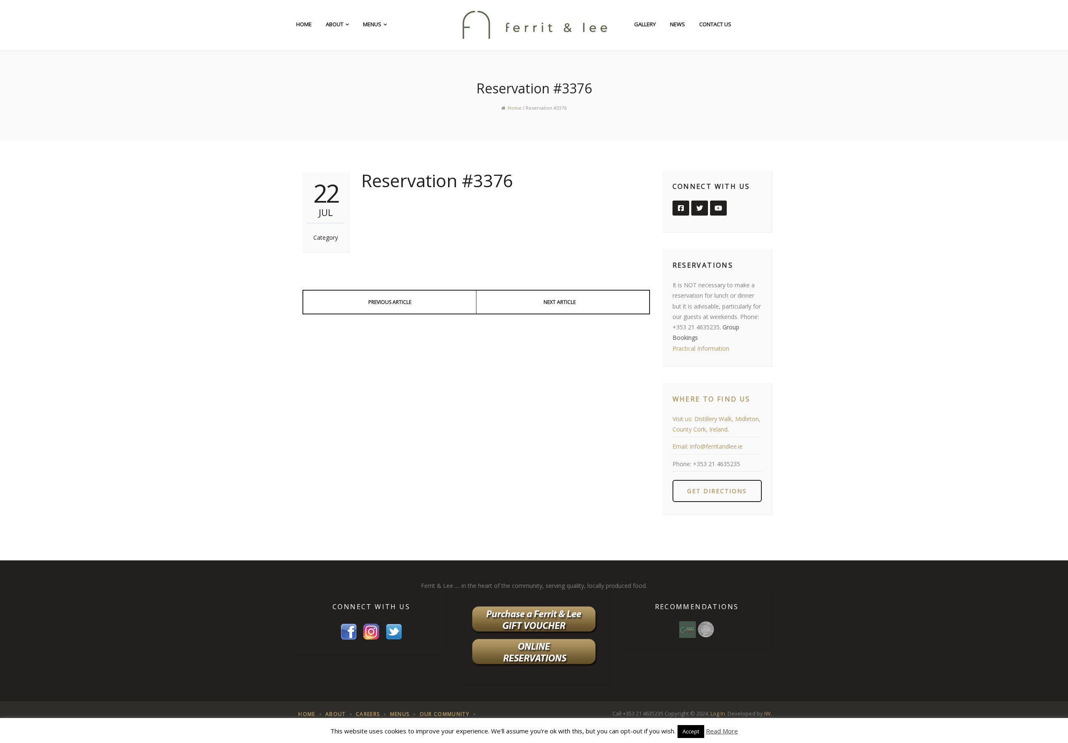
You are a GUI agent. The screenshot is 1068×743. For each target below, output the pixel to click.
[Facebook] (348, 631)
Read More (722, 731)
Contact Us (715, 24)
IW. (768, 713)
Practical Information (701, 348)
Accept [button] (691, 731)
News (677, 24)
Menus (372, 24)
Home (304, 24)
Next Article (560, 302)
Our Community (444, 714)
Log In (717, 713)
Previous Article (389, 302)
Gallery (645, 24)
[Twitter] (393, 631)
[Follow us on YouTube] (718, 208)
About (334, 24)
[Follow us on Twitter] (699, 208)
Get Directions (717, 491)
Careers (368, 714)
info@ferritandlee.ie (716, 446)
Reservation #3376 (437, 180)
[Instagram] (371, 631)
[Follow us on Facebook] (681, 208)
